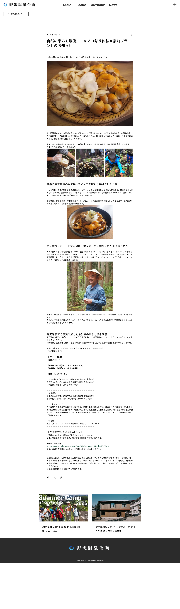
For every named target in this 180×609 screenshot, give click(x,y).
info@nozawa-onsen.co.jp (95, 560)
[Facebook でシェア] (48, 477)
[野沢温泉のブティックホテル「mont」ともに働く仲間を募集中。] (116, 507)
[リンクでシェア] (61, 477)
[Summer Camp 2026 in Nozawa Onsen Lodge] (63, 507)
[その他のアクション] (131, 34)
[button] (174, 4)
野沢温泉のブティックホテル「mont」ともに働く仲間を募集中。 (116, 529)
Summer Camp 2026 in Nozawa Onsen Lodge (61, 529)
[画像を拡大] (61, 163)
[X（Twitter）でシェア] (54, 477)
